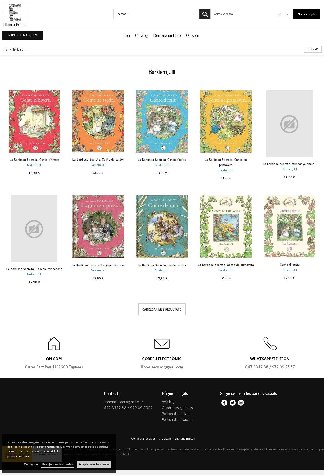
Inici (127, 35)
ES (286, 14)
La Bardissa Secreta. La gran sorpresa (98, 264)
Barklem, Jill (34, 165)
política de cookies (19, 456)
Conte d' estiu (290, 264)
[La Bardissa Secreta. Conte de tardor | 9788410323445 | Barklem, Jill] (98, 121)
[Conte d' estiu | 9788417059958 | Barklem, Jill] (289, 226)
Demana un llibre (167, 35)
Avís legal (169, 401)
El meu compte (307, 14)
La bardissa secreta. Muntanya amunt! (289, 163)
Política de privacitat (177, 419)
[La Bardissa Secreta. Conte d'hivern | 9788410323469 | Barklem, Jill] (34, 121)
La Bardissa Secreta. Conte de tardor (98, 159)
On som (193, 35)
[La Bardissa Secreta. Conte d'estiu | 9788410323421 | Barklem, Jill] (162, 121)
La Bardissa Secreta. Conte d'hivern (34, 159)
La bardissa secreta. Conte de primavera (226, 264)
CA (278, 14)
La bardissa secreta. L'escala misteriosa (34, 268)
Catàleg (141, 35)
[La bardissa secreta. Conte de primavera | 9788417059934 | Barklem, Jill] (226, 226)
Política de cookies (176, 413)
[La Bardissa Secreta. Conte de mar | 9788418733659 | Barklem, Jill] (162, 226)
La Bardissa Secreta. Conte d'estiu (162, 159)
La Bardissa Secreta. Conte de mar (162, 264)
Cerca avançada (223, 13)
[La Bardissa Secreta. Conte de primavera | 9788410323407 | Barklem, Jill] (226, 121)
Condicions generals (177, 407)
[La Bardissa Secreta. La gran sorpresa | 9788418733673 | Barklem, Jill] (98, 226)
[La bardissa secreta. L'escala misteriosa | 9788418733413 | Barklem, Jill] (34, 228)
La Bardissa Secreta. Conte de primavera (226, 162)
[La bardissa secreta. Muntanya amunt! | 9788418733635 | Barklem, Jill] (289, 123)
